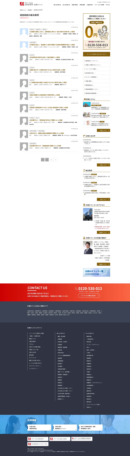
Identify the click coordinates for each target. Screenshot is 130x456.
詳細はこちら (103, 232)
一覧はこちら (103, 130)
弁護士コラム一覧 (33, 349)
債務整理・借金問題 (62, 347)
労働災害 (60, 350)
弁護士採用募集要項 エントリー (60, 427)
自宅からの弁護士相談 (34, 347)
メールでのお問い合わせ (35, 363)
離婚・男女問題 (61, 336)
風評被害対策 (90, 355)
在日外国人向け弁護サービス (64, 391)
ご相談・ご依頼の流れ (34, 336)
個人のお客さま (57, 4)
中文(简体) (104, 2)
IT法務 (88, 352)
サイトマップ (32, 357)
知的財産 (89, 369)
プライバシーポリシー (34, 366)
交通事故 (60, 344)
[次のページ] (55, 160)
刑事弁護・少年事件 (62, 342)
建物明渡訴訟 (90, 377)
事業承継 (89, 396)
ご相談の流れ (90, 4)
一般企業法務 (90, 339)
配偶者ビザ (60, 399)
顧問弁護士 (89, 336)
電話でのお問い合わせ (34, 360)
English (99, 2)
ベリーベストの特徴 (99, 4)
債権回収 (89, 380)
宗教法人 (89, 407)
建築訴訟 (89, 374)
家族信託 (60, 382)
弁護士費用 (82, 4)
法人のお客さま (66, 4)
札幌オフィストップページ (34, 328)
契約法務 (89, 342)
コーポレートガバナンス (92, 344)
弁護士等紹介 (75, 4)
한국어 (108, 2)
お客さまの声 (32, 352)
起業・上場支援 (90, 350)
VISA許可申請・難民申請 (63, 393)
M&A (88, 347)
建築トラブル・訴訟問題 (63, 372)
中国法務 (89, 388)
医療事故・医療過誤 (62, 374)
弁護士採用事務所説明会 (33, 427)
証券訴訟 (60, 377)
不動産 (88, 372)
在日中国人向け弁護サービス (64, 388)
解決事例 (31, 355)
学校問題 (60, 366)
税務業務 (60, 385)
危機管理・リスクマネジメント (94, 382)
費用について (32, 338)
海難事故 (60, 380)
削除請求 (60, 363)
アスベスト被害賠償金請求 (64, 355)
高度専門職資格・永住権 (63, 396)
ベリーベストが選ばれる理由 (36, 333)
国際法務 (89, 391)
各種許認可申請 (90, 393)
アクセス (108, 4)
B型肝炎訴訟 (61, 352)
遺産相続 (60, 358)
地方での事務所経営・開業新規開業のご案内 (88, 427)
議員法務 (89, 402)
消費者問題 (60, 361)
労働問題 (60, 339)
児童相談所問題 (61, 369)
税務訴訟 (89, 361)
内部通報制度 (90, 385)
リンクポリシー (33, 368)
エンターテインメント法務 (93, 404)
